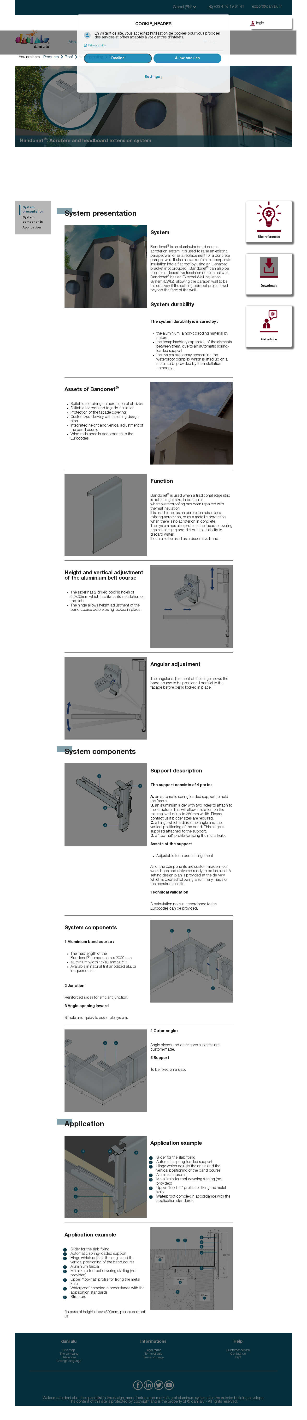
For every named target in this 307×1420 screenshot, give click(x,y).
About (74, 42)
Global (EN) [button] (183, 7)
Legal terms (153, 1350)
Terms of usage (153, 1357)
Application (32, 227)
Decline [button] (117, 58)
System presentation (33, 210)
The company (69, 1354)
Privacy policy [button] (97, 45)
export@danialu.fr (267, 7)
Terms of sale (153, 1354)
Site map (69, 1350)
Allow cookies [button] (187, 58)
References (69, 1357)
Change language (69, 1361)
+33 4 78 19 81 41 (229, 7)
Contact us (238, 1354)
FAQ (238, 1357)
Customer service (238, 1350)
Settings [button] (154, 77)
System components (33, 220)
